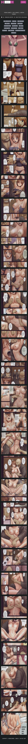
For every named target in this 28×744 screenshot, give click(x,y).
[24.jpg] (14, 584)
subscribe (11, 738)
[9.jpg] (14, 233)
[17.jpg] (14, 420)
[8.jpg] (14, 210)
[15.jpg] (14, 373)
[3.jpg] (14, 93)
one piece (11, 30)
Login (23, 2)
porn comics (7, 12)
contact (4, 738)
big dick (7, 23)
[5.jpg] (14, 139)
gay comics (16, 12)
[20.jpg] (14, 490)
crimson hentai (20, 30)
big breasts (7, 21)
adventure (7, 25)
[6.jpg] (14, 163)
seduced (13, 23)
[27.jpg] (14, 654)
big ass (21, 25)
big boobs (21, 21)
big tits (20, 28)
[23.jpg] (14, 560)
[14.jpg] (14, 350)
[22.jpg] (14, 537)
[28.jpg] (14, 677)
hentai (14, 21)
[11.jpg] (14, 280)
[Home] (2, 17)
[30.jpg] (14, 724)
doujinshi (14, 28)
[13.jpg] (14, 326)
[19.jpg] (14, 467)
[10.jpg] (14, 256)
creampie (7, 28)
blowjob (15, 25)
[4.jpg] (14, 116)
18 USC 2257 (23, 738)
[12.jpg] (14, 303)
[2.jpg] (14, 69)
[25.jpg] (14, 607)
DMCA (17, 738)
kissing (4, 30)
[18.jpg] (14, 443)
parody (13, 32)
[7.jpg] (14, 186)
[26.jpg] (14, 630)
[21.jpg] (14, 513)
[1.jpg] (14, 46)
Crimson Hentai (9, 17)
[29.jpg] (14, 700)
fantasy (20, 23)
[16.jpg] (14, 397)
